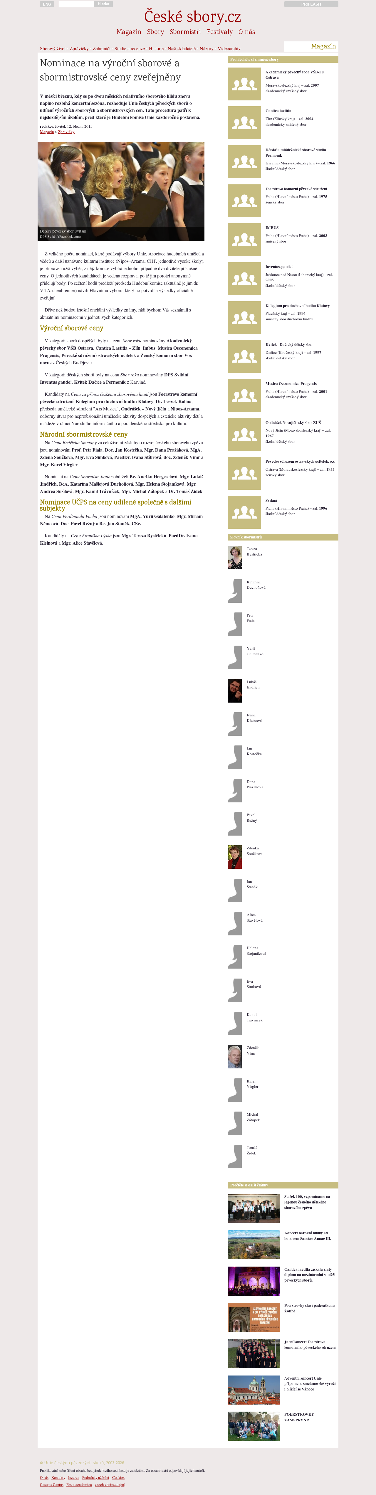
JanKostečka (254, 750)
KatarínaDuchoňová (256, 584)
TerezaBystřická (254, 551)
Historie (156, 48)
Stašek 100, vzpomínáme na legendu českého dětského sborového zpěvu (307, 1201)
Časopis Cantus (51, 1484)
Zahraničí (101, 48)
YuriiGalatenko (255, 651)
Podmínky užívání (95, 1477)
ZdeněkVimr (253, 1050)
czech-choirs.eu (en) (110, 1484)
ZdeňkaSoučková (255, 850)
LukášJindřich (253, 684)
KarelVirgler (252, 1083)
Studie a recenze (130, 48)
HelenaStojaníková (256, 950)
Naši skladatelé (182, 48)
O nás (247, 32)
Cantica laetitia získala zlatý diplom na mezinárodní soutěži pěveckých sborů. (309, 1274)
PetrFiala (251, 617)
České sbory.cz (192, 18)
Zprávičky (79, 48)
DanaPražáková (255, 784)
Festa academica (79, 1484)
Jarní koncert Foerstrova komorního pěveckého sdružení (310, 1344)
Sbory (155, 32)
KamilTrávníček (255, 1017)
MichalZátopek (253, 1117)
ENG (47, 4)
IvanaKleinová (254, 717)
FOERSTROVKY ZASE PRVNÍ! (299, 1417)
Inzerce (73, 1477)
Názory (207, 48)
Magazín (129, 32)
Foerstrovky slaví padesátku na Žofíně (309, 1308)
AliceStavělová (255, 917)
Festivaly (220, 32)
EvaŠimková (254, 984)
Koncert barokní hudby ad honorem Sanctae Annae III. (307, 1235)
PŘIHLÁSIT (311, 4)
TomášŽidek (252, 1150)
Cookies (118, 1477)
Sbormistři (185, 32)
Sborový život (53, 48)
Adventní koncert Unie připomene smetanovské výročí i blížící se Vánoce (310, 1383)
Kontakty (58, 1477)
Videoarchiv (229, 48)
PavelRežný (252, 817)
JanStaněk (252, 884)
